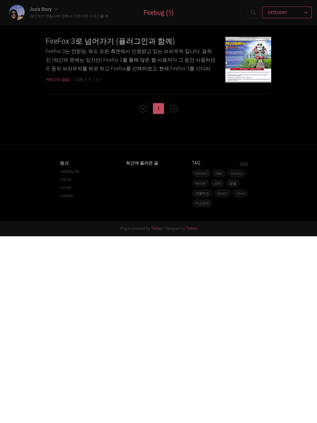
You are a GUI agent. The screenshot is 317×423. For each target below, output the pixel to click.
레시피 (200, 183)
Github (66, 179)
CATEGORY (278, 13)
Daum (223, 193)
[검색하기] (253, 12)
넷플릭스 (202, 193)
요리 (217, 183)
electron (201, 174)
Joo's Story (41, 9)
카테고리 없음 (57, 79)
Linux (240, 193)
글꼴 (233, 183)
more (244, 163)
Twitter (65, 187)
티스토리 (202, 203)
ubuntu (237, 174)
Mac (219, 174)
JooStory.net (69, 171)
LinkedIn (67, 196)
